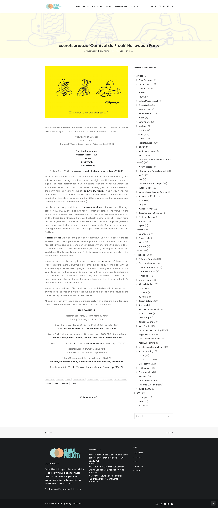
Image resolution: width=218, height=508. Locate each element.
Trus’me (74, 383)
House (68, 379)
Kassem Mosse (93, 379)
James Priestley (79, 379)
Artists (105, 51)
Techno (48, 383)
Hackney (60, 379)
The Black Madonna (62, 383)
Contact (136, 6)
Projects (97, 6)
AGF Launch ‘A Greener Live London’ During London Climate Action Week (107, 468)
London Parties (106, 379)
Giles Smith (50, 379)
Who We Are (121, 6)
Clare (131, 51)
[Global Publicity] (53, 6)
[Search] (171, 6)
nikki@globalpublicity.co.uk (67, 489)
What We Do (82, 6)
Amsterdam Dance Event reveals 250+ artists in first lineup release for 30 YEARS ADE (108, 457)
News (108, 6)
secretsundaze (116, 51)
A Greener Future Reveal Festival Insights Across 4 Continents (105, 477)
